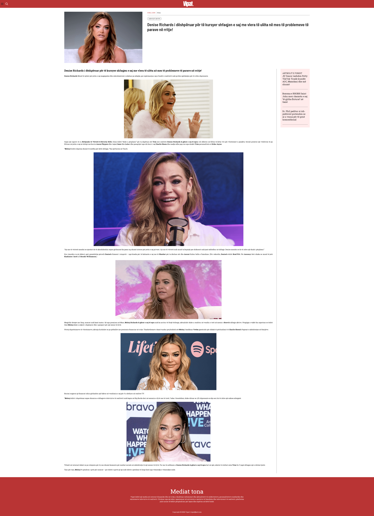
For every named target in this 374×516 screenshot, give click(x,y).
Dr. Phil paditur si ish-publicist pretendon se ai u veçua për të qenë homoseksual (293, 115)
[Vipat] (187, 4)
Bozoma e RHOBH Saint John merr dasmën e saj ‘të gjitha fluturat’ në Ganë (294, 97)
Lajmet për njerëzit (154, 18)
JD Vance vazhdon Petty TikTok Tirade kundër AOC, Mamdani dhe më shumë (294, 80)
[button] (6, 4)
